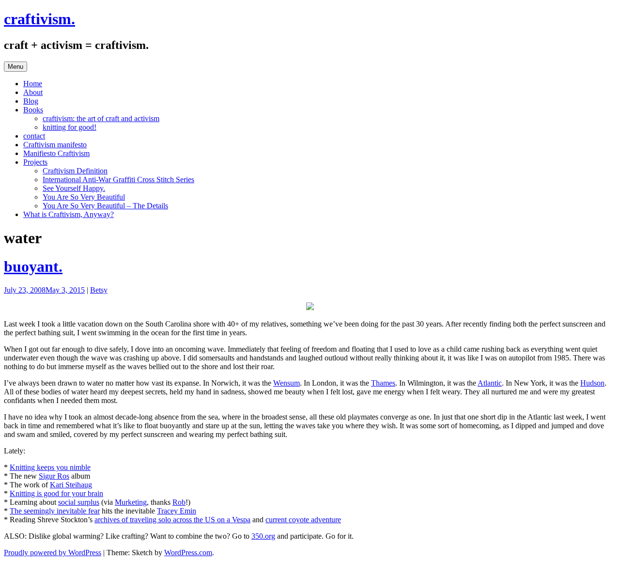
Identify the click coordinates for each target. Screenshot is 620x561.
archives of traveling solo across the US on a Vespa (172, 519)
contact (34, 136)
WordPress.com (188, 552)
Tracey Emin (176, 511)
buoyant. (33, 266)
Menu (15, 66)
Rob (179, 502)
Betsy (99, 290)
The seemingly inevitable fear (55, 511)
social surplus (78, 502)
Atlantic (490, 383)
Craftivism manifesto (55, 144)
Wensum (286, 383)
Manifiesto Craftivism (56, 153)
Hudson (592, 383)
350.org (263, 536)
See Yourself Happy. (74, 188)
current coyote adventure (303, 519)
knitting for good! (69, 127)
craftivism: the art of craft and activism (101, 118)
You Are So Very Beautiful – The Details (105, 206)
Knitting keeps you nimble (50, 467)
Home (32, 83)
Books (33, 110)
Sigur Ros (54, 476)
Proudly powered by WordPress (52, 552)
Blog (30, 101)
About (33, 92)
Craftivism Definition (75, 171)
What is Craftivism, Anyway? (68, 214)
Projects (35, 162)
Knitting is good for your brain (56, 493)
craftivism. (39, 19)
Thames (383, 383)
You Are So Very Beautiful (84, 197)
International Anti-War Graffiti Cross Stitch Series (118, 179)
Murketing (131, 502)
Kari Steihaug (71, 485)
